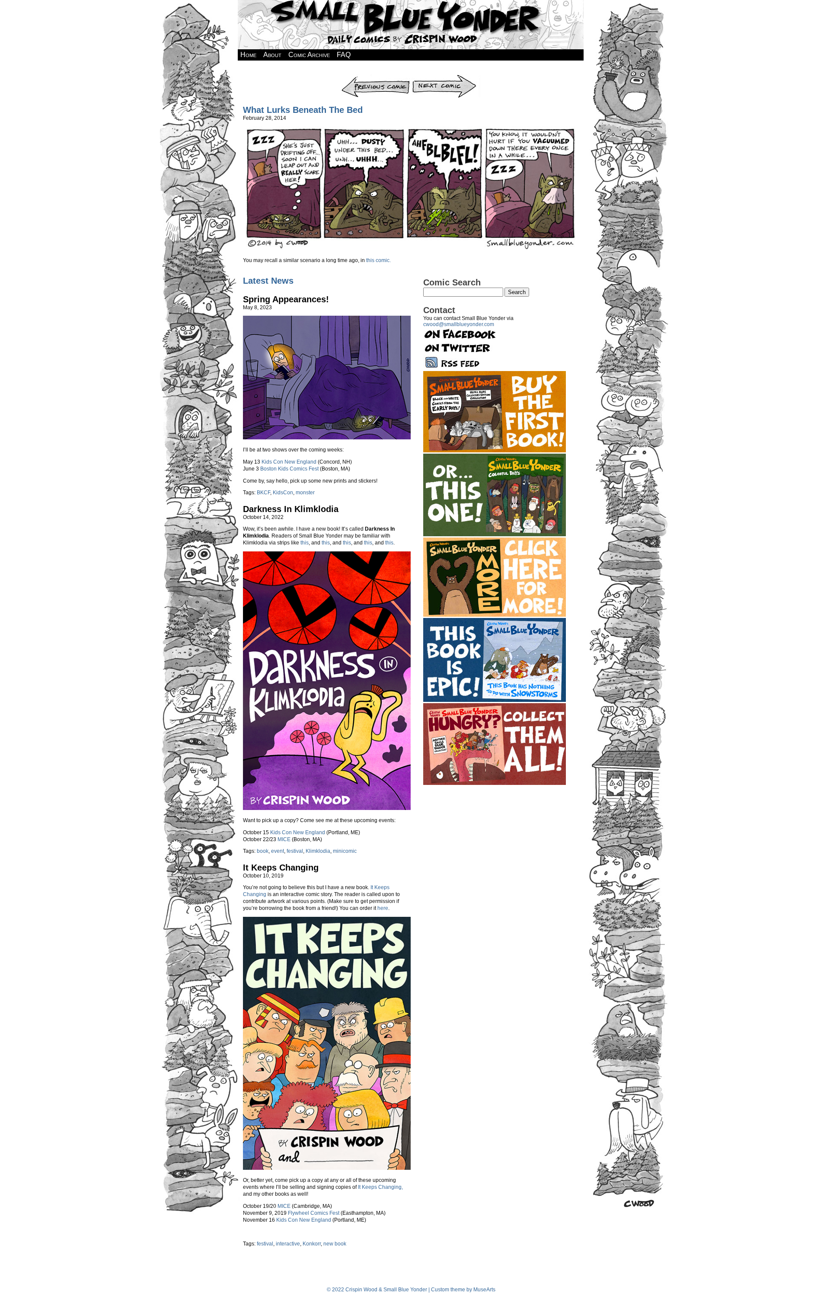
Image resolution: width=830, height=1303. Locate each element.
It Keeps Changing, (380, 1187)
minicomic (345, 851)
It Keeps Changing (281, 867)
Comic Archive (309, 54)
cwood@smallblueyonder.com (458, 324)
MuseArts (484, 1290)
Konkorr (312, 1244)
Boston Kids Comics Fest (289, 469)
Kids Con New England (289, 462)
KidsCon (283, 493)
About (272, 54)
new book (334, 1244)
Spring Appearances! (286, 299)
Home (248, 54)
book (262, 851)
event (277, 851)
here (382, 908)
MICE (284, 839)
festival (295, 851)
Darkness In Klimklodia (290, 509)
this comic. (378, 260)
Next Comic (445, 77)
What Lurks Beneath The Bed (303, 110)
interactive (288, 1244)
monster (305, 493)
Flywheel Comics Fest (313, 1213)
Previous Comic (375, 77)
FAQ (344, 54)
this (304, 543)
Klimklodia (318, 851)
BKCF (263, 493)
